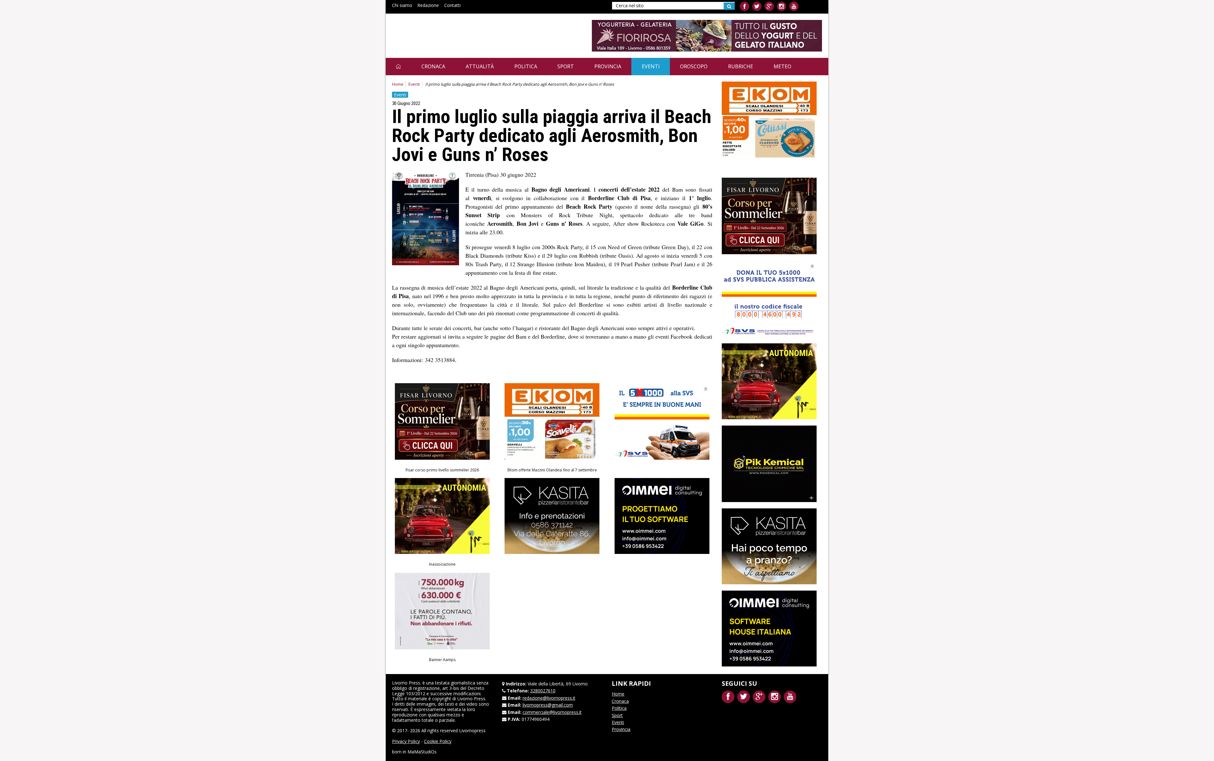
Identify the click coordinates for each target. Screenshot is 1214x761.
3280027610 (542, 691)
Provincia (607, 66)
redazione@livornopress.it (549, 698)
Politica (525, 66)
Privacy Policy (406, 741)
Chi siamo (402, 5)
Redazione (428, 5)
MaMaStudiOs (422, 752)
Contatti (452, 5)
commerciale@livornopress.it (552, 712)
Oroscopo (694, 66)
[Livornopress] (452, 31)
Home (397, 84)
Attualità (480, 66)
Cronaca (433, 66)
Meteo (782, 66)
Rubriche (740, 66)
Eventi (651, 66)
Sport (565, 66)
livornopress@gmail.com (548, 705)
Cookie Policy (437, 741)
